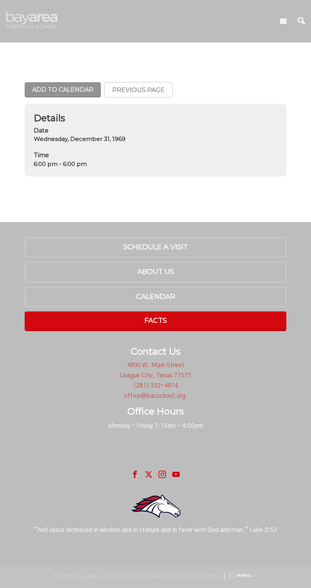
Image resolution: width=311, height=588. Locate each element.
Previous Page (138, 90)
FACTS (156, 320)
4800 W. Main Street (155, 365)
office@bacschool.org (154, 396)
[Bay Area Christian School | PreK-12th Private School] (32, 19)
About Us (155, 271)
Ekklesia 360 (242, 575)
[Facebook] (135, 474)
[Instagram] (162, 474)
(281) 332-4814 (155, 386)
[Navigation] (283, 21)
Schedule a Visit (155, 247)
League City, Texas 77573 (155, 375)
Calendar (155, 296)
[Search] (301, 21)
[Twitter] (148, 474)
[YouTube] (176, 474)
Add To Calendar (62, 89)
